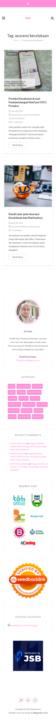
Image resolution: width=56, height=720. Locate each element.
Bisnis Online (24, 386)
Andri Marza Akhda (19, 463)
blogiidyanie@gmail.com (28, 360)
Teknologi (37, 416)
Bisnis (11, 386)
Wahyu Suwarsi (17, 453)
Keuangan (26, 410)
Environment (34, 392)
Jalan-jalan (14, 404)
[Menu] (28, 3)
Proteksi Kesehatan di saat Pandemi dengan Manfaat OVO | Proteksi (28, 102)
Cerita (12, 392)
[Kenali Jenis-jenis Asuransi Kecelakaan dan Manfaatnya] (28, 186)
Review (10, 169)
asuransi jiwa (16, 115)
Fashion (12, 398)
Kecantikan (29, 404)
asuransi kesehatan (17, 118)
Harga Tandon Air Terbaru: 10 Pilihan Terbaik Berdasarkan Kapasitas (29, 466)
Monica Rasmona (18, 443)
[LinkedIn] (28, 700)
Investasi (35, 398)
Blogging (37, 386)
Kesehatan (12, 54)
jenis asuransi (34, 226)
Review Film (24, 416)
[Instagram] (35, 700)
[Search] (52, 18)
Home (15, 40)
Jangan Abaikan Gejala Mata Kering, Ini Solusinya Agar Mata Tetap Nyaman (28, 446)
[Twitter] (21, 700)
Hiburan (23, 398)
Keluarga (42, 404)
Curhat (21, 392)
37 (17, 122)
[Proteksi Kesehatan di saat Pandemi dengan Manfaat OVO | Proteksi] (28, 70)
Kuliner (38, 410)
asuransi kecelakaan (31, 115)
